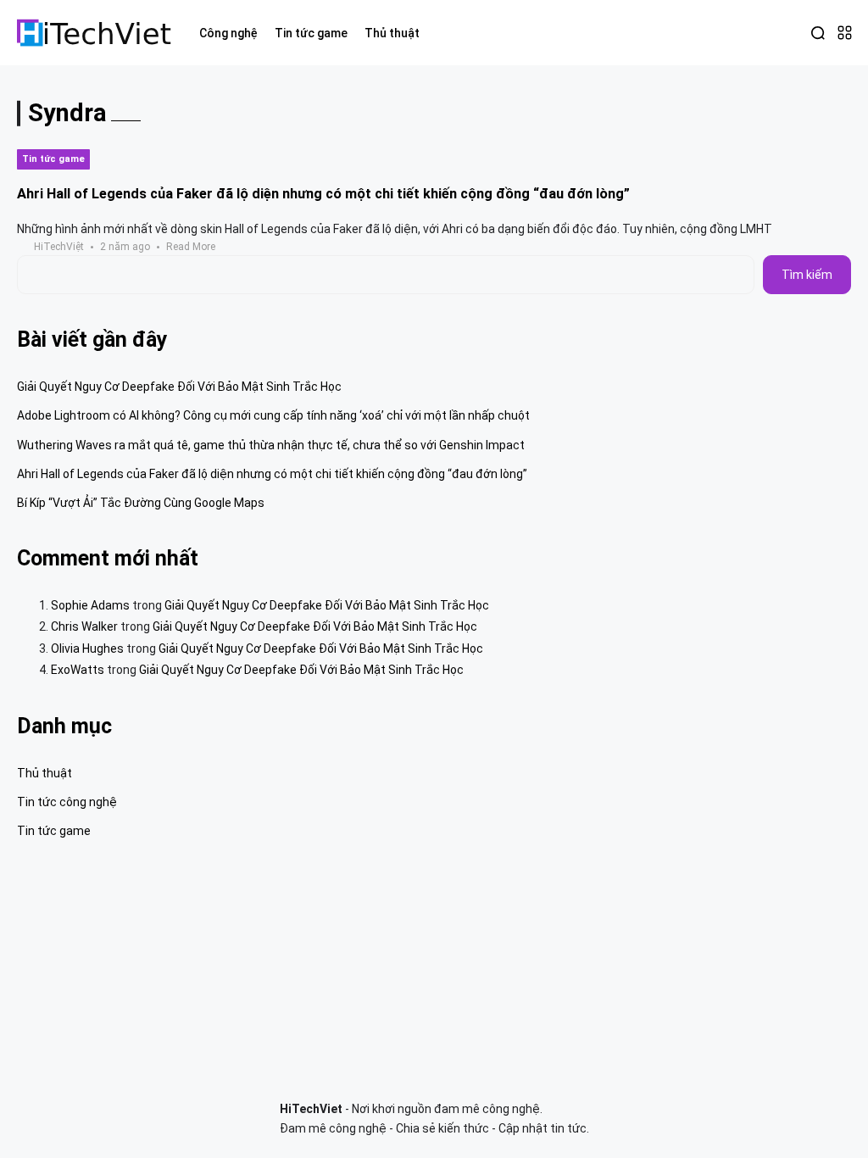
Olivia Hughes (87, 648)
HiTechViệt (59, 247)
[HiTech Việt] (95, 32)
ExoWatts (77, 669)
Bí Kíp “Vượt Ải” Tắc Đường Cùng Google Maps (140, 502)
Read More (190, 247)
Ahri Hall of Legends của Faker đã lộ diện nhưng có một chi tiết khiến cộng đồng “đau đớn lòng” (323, 194)
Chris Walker (84, 626)
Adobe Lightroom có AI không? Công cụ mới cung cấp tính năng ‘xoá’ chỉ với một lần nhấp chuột (273, 415)
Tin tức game (53, 158)
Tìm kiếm (807, 274)
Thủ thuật (44, 773)
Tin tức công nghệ (67, 802)
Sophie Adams (90, 605)
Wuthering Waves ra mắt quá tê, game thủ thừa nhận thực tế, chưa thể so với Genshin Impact (271, 445)
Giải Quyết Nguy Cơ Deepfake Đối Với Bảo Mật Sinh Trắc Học (179, 386)
